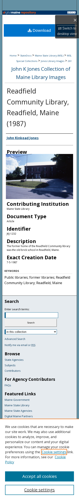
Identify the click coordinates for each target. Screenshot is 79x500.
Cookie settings (54, 452)
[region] (39, 459)
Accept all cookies (39, 476)
